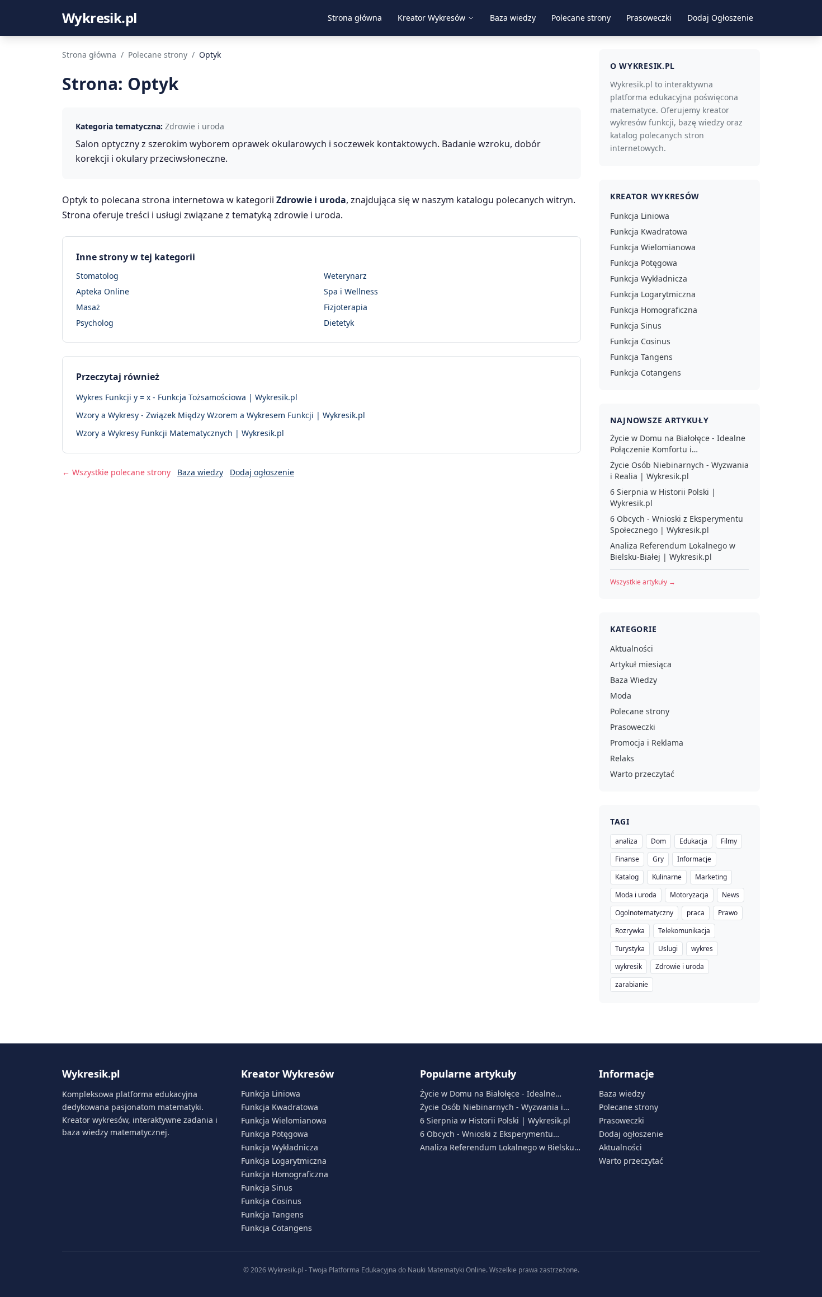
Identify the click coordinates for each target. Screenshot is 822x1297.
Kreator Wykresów (431, 17)
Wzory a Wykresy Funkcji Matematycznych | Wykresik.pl (180, 433)
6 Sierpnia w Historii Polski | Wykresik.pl (663, 497)
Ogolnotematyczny (644, 912)
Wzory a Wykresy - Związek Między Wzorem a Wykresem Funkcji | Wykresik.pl (220, 415)
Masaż (88, 307)
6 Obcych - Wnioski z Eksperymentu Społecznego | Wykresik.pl (676, 524)
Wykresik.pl (99, 18)
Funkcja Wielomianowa (653, 247)
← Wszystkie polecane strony (116, 472)
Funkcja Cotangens (645, 372)
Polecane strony (581, 17)
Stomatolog (97, 275)
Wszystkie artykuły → (642, 582)
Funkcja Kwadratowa (648, 231)
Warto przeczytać (642, 774)
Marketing (711, 877)
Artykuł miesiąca (641, 664)
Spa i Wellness (351, 291)
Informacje (694, 859)
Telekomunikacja (684, 930)
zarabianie (631, 984)
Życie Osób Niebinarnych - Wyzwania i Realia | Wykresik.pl (679, 470)
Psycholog (95, 322)
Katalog (627, 877)
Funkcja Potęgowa (643, 262)
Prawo (728, 912)
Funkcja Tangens (641, 357)
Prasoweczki (649, 17)
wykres (702, 948)
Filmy (729, 841)
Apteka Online (102, 291)
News (730, 895)
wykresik (628, 966)
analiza (626, 841)
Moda (620, 695)
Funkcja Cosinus (640, 341)
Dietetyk (339, 322)
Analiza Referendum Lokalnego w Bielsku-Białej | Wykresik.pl (672, 551)
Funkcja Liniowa (639, 215)
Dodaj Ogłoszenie (720, 17)
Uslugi (668, 948)
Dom (658, 841)
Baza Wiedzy (633, 680)
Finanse (627, 859)
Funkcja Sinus (636, 325)
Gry (658, 859)
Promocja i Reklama (646, 742)
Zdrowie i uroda (679, 966)
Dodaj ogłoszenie (262, 472)
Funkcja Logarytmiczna (653, 294)
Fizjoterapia (345, 307)
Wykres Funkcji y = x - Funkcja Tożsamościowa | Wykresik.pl (186, 397)
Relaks (622, 758)
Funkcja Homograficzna (653, 310)
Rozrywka (630, 930)
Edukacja (693, 841)
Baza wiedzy (513, 17)
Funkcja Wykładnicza (648, 278)
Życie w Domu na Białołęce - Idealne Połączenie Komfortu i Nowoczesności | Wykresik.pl (677, 444)
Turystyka (630, 948)
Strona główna (355, 17)
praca (696, 912)
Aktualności (631, 648)
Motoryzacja (689, 895)
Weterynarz (345, 275)
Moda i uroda (635, 895)
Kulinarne (667, 877)
